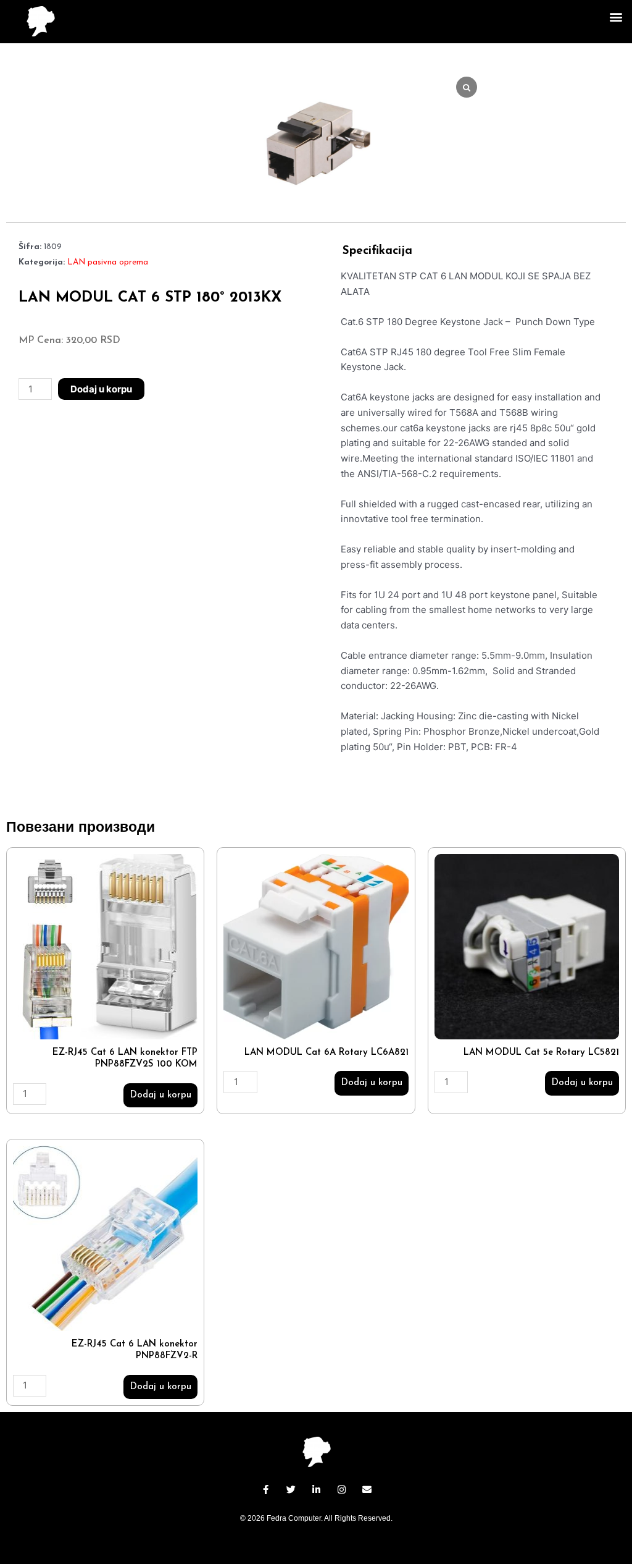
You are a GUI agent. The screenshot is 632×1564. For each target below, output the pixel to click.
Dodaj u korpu (101, 389)
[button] (615, 16)
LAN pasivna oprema (107, 262)
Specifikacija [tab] (377, 251)
